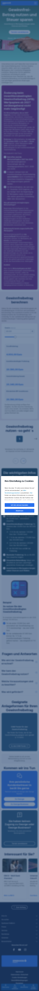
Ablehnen (19, 511)
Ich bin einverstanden (19, 505)
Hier (31, 493)
